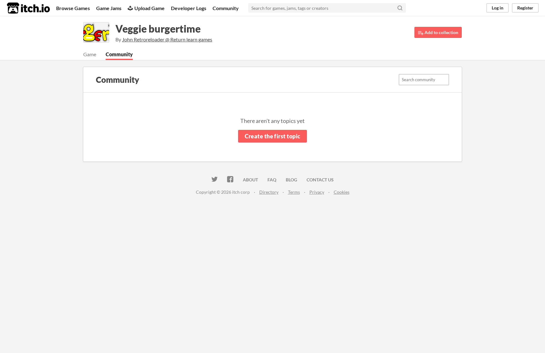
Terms (294, 192)
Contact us (320, 179)
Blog (291, 179)
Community (226, 8)
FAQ (271, 179)
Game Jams (108, 8)
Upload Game (149, 8)
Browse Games (73, 8)
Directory (268, 192)
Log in (497, 7)
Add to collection (441, 32)
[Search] (400, 8)
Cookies (341, 192)
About (250, 179)
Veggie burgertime (158, 28)
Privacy (316, 192)
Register (525, 7)
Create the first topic (273, 136)
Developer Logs (188, 8)
